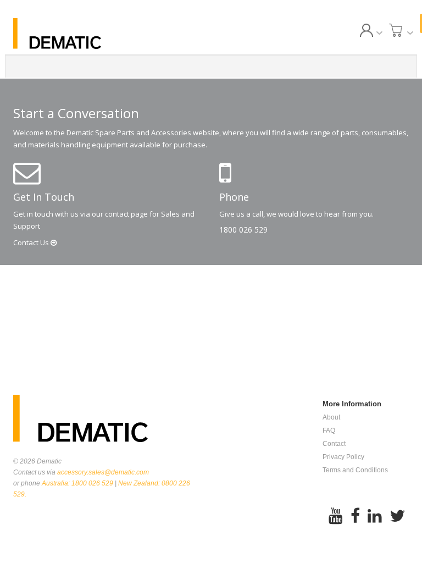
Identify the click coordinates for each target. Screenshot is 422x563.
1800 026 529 (243, 229)
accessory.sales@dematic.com (103, 472)
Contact (32, 242)
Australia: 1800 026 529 (77, 483)
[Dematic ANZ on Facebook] (355, 516)
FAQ (329, 430)
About (331, 417)
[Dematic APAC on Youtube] (336, 516)
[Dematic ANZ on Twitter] (397, 516)
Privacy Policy (343, 457)
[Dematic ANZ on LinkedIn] (375, 516)
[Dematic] (73, 33)
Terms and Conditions (355, 470)
